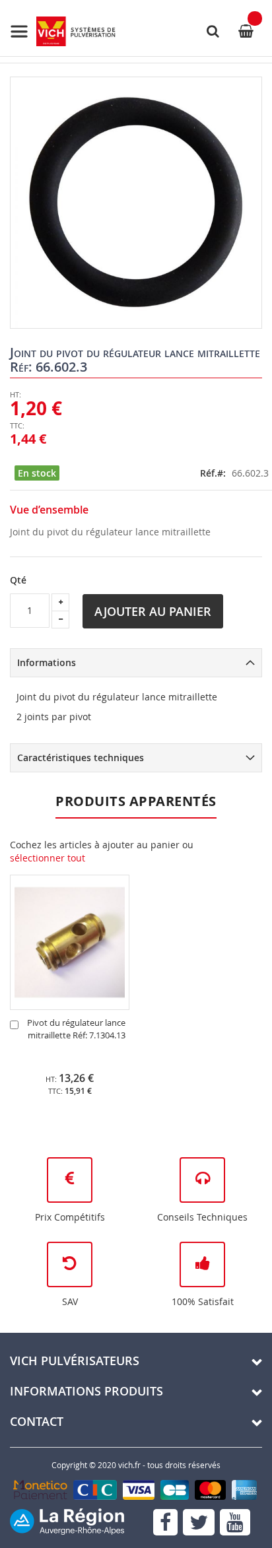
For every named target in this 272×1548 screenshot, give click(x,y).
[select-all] (47, 858)
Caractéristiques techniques (80, 757)
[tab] (136, 662)
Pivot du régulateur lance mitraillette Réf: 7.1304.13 (76, 1029)
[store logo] (63, 31)
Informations (46, 662)
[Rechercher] (212, 31)
